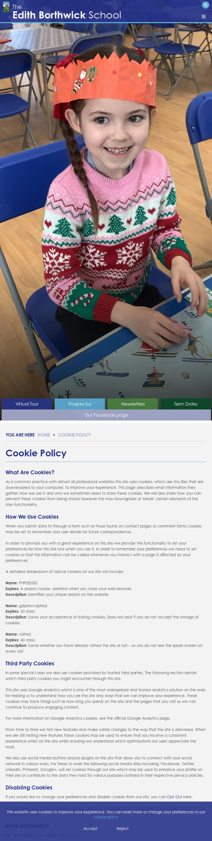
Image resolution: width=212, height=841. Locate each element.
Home (43, 435)
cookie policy (106, 817)
